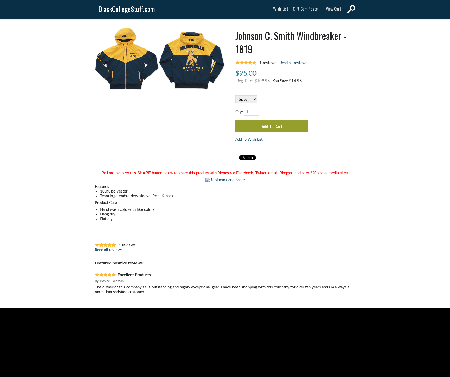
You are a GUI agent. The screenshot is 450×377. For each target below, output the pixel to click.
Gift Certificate (305, 9)
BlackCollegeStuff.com (126, 9)
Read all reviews (293, 63)
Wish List (280, 9)
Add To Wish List (248, 139)
